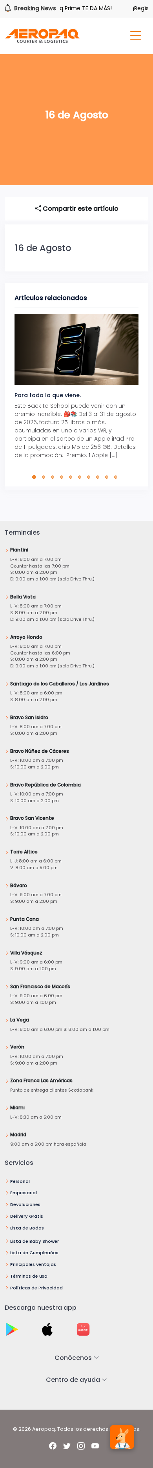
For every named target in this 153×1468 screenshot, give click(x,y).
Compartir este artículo (79, 208)
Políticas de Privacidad (36, 1288)
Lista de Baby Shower (34, 1241)
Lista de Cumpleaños (34, 1252)
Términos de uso (28, 1276)
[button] (36, 477)
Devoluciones (25, 1204)
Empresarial (23, 1193)
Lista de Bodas (27, 1228)
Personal (20, 1181)
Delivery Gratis (26, 1216)
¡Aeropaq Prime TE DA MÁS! (67, 8)
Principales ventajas (33, 1264)
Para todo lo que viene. (48, 395)
